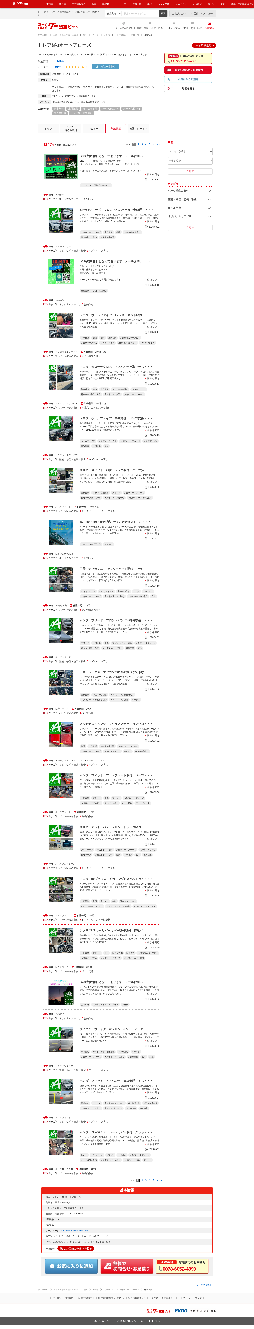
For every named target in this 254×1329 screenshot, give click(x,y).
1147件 (59, 61)
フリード (85, 643)
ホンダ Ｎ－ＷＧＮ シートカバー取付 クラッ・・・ (116, 1132)
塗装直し (85, 1052)
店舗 (196, 13)
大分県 (95, 35)
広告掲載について (137, 1298)
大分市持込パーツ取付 (130, 338)
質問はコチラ (168, 1298)
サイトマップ (195, 1298)
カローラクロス (139, 389)
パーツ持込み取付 (123, 28)
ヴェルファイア (107, 343)
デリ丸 (136, 591)
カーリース (120, 4)
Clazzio (84, 1155)
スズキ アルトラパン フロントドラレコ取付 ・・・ (116, 827)
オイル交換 (174, 28)
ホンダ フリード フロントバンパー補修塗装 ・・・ (116, 620)
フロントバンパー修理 (122, 643)
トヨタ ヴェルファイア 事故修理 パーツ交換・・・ (116, 418)
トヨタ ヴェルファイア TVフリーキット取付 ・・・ (117, 315)
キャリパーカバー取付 (134, 958)
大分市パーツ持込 (89, 343)
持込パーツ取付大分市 (91, 394)
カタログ (197, 4)
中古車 (49, 4)
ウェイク (136, 1052)
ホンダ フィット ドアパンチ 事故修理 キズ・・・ (116, 1080)
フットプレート (143, 803)
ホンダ (58, 657)
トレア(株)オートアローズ (127, 35)
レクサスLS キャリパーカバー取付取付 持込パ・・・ (116, 930)
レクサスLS (117, 953)
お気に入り (181, 13)
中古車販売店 (79, 4)
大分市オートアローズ (91, 232)
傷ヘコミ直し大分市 (90, 648)
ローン (211, 4)
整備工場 (136, 4)
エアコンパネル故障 (119, 700)
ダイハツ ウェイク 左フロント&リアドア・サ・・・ (116, 1029)
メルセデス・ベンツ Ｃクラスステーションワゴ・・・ (116, 723)
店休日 (125, 1004)
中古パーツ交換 (100, 695)
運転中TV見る (123, 591)
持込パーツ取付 (111, 803)
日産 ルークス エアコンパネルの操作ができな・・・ (116, 672)
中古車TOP (43, 35)
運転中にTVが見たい (127, 343)
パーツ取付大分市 (89, 1160)
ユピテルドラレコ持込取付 (140, 498)
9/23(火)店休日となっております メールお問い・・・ (115, 982)
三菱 (57, 605)
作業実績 (209, 28)
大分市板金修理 (107, 237)
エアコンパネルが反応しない (94, 700)
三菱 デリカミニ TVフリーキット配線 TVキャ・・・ (117, 568)
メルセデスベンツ (112, 751)
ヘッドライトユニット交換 (118, 906)
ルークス (136, 700)
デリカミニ (148, 591)
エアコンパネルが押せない (122, 695)
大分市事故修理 (150, 441)
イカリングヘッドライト (144, 906)
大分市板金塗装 (107, 746)
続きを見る (153, 174)
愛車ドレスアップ (128, 901)
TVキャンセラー (147, 343)
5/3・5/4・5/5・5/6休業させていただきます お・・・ (115, 521)
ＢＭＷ (58, 246)
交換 (95, 338)
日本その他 (60, 554)
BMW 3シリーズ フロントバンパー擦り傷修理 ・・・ (117, 209)
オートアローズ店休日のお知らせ (95, 185)
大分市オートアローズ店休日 (94, 291)
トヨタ (58, 351)
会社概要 (56, 1298)
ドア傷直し (123, 1052)
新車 (94, 4)
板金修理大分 (134, 1103)
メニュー (208, 13)
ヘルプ (181, 1298)
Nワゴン (110, 1155)
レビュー (93, 128)
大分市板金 (133, 1057)
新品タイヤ (181, 4)
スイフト (116, 492)
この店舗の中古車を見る (77, 1248)
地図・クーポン (138, 128)
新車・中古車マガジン (242, 4)
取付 (103, 338)
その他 (58, 194)
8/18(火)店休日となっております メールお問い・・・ (115, 156)
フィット (116, 798)
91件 (58, 66)
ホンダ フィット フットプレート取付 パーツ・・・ (116, 775)
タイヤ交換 (163, 4)
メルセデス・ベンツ (65, 760)
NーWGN (122, 1155)
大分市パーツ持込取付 (114, 498)
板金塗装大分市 (150, 1103)
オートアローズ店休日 (91, 544)
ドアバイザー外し (120, 389)
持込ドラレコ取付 (104, 849)
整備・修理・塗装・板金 (150, 28)
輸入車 (62, 4)
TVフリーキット (106, 591)
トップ (48, 128)
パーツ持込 (127, 803)
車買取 (105, 4)
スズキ (58, 506)
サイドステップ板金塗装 (103, 1052)
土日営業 (108, 232)
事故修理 (85, 446)
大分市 (107, 35)
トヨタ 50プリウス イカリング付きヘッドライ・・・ (116, 878)
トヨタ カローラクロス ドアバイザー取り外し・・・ (116, 366)
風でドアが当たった (113, 1108)
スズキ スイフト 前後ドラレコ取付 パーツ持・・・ (116, 470)
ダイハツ (59, 1065)
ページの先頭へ (204, 1284)
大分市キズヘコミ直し (112, 648)
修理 (118, 232)
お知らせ (108, 544)
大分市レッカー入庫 (107, 441)
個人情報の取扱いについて (111, 1298)
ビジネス (153, 1298)
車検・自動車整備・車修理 (65, 35)
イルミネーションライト (92, 906)
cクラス (127, 751)
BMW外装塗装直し (132, 232)
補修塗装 (130, 648)
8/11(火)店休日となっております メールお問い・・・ (115, 261)
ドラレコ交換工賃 (100, 492)
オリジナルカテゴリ (70, 199)
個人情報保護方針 (86, 1298)
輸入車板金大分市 (89, 237)
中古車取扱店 (203, 45)
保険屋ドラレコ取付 (103, 855)
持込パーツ (86, 855)
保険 (223, 4)
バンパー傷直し (142, 751)
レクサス (130, 953)
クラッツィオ (97, 1155)
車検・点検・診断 (192, 28)
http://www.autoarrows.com (74, 1230)
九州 (85, 35)
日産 (57, 708)
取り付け (85, 338)
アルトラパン (87, 849)
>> (158, 144)
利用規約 (69, 1298)
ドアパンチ (131, 1108)
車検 (149, 4)
